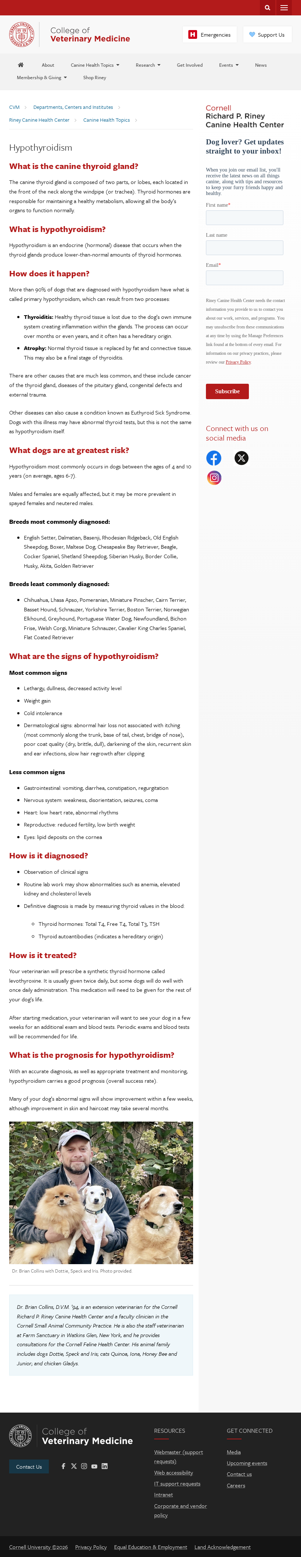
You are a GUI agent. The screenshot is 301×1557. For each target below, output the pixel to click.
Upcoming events (247, 1463)
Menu (284, 7)
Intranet (163, 1494)
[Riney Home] (21, 65)
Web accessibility (173, 1472)
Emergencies (216, 34)
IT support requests (177, 1483)
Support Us (271, 34)
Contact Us (29, 1466)
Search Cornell (267, 7)
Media (234, 1452)
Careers (236, 1485)
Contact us (239, 1474)
